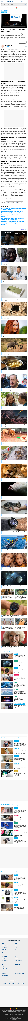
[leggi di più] (26, 46)
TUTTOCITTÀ (11, 1011)
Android (16, 945)
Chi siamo (6, 1014)
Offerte (3, 952)
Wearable (4, 958)
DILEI (15, 1011)
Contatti (23, 983)
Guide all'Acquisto (18, 960)
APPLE (15, 682)
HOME (2, 10)
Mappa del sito (12, 983)
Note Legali (11, 1014)
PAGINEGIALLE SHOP (18, 1010)
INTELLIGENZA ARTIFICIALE (19, 703)
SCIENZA (15, 660)
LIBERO (3, 1010)
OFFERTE (16, 653)
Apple (16, 947)
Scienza (3, 951)
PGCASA (24, 1010)
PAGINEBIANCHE (6, 1011)
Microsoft (4, 199)
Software (11, 199)
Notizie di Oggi (5, 945)
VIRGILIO (7, 1010)
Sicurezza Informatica (5, 974)
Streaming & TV (5, 968)
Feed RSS (4, 983)
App (15, 949)
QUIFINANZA (23, 1011)
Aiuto (18, 1015)
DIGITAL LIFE (16, 675)
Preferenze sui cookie (12, 1015)
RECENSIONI (16, 748)
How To (16, 958)
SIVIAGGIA (18, 1011)
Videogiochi (4, 969)
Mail (22, 3)
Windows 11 (19, 199)
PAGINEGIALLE (11, 1010)
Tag (18, 983)
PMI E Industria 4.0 (19, 973)
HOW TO (15, 771)
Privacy (16, 1014)
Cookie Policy (20, 1014)
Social (3, 966)
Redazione (17, 964)
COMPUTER (6, 10)
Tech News (4, 949)
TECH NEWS (16, 756)
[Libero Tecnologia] (14, 980)
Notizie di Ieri (4, 947)
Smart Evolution (5, 960)
